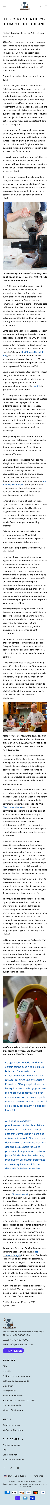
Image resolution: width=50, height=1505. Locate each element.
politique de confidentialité (16, 1380)
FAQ (5, 1366)
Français (38, 1476)
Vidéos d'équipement (13, 1410)
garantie (7, 1371)
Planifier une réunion (13, 1395)
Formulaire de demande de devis (19, 1400)
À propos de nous (11, 1445)
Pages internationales (13, 1459)
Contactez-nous (11, 1454)
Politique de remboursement (17, 1376)
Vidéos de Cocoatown (13, 1430)
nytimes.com (9, 1305)
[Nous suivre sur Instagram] (11, 1468)
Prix (4, 1449)
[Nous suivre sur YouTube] (18, 1468)
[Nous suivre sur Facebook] (4, 1468)
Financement (9, 1390)
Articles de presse (12, 1425)
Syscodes (26, 1487)
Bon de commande (12, 1405)
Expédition (8, 1385)
